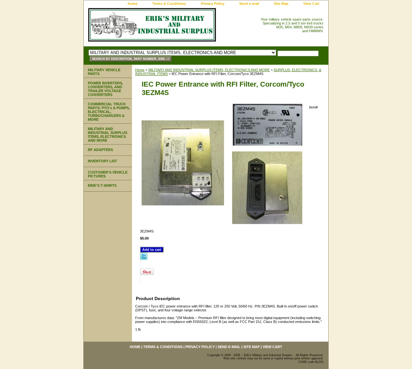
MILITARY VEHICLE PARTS (104, 72)
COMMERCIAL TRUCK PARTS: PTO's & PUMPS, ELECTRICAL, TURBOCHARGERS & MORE (109, 111)
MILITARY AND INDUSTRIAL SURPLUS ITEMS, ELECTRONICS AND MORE (209, 70)
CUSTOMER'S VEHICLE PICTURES (107, 174)
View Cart (311, 3)
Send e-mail (249, 3)
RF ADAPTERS (100, 150)
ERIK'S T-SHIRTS (102, 185)
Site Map (281, 3)
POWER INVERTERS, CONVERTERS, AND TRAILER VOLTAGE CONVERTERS (105, 89)
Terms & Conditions (169, 3)
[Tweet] (143, 258)
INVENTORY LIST (102, 161)
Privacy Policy (212, 3)
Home (140, 70)
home (132, 3)
